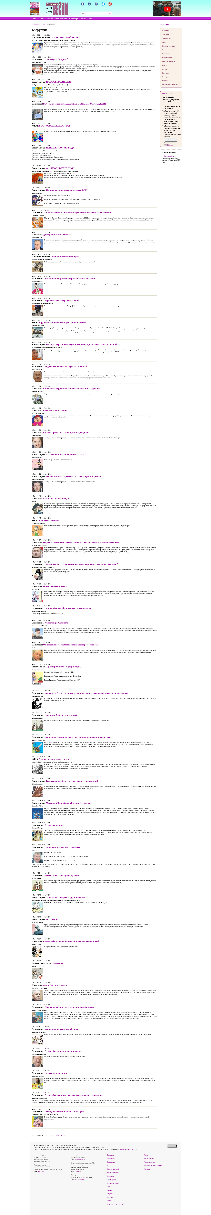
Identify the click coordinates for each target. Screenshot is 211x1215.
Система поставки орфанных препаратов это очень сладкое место (78, 212)
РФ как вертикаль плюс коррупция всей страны (69, 1007)
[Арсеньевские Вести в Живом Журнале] (89, 4)
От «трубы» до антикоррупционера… (63, 1051)
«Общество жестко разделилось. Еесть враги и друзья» (73, 476)
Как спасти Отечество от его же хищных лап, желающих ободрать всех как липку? (86, 693)
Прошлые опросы (168, 145)
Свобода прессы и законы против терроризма (66, 432)
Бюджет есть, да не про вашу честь (62, 875)
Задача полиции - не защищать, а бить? (66, 454)
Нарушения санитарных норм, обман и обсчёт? (62, 322)
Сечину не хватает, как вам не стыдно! (64, 1111)
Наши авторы (73, 19)
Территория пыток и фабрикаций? (63, 666)
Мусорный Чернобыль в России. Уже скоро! (68, 802)
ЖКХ (164, 42)
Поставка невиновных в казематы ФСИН (67, 190)
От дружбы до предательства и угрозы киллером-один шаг (74, 1095)
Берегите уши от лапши (55, 410)
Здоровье (165, 73)
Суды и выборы (169, 156)
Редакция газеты (149, 1162)
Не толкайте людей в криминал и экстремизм (68, 608)
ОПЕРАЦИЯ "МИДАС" (56, 59)
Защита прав (166, 38)
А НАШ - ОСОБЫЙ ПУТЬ (65, 37)
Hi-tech (165, 81)
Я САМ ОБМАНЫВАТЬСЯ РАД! (54, 125)
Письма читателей (168, 46)
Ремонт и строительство (170, 84)
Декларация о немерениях (56, 234)
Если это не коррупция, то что (53, 758)
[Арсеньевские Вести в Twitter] (103, 4)
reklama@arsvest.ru (80, 1179)
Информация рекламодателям (153, 1166)
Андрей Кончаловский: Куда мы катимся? (66, 366)
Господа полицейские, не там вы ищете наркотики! (72, 780)
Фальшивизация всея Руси (65, 256)
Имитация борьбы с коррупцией (61, 715)
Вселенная (166, 54)
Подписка (147, 1169)
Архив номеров (149, 1158)
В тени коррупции (54, 824)
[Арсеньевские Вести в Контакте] (96, 4)
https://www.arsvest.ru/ (128, 1149)
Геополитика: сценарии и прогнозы (62, 846)
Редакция (63, 19)
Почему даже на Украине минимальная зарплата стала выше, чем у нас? (81, 564)
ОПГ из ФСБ (52, 919)
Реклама (50, 19)
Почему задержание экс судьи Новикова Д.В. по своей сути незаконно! (81, 344)
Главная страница (36, 24)
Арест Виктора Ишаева (55, 985)
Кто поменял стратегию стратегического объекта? (70, 278)
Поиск (146, 1155)
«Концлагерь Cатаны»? (56, 622)
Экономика (166, 34)
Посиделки (166, 77)
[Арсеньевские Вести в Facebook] (82, 4)
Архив (89, 19)
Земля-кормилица (168, 50)
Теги (44, 24)
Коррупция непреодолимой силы (61, 1029)
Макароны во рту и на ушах (57, 498)
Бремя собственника (48, 520)
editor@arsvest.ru (80, 1159)
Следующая (58, 1135)
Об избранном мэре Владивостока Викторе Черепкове (70, 644)
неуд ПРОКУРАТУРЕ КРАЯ (60, 168)
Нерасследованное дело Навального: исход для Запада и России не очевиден (81, 542)
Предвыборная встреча (55, 586)
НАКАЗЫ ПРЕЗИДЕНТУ (59, 81)
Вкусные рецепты (168, 61)
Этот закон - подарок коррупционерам (65, 897)
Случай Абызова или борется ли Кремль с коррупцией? (71, 941)
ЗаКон (57, 19)
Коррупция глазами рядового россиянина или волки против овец (78, 736)
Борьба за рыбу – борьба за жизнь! (62, 300)
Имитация (57, 963)
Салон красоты (167, 57)
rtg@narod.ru (78, 1171)
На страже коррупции (56, 1073)
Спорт (164, 65)
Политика (165, 31)
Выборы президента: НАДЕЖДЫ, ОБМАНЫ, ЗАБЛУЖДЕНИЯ (75, 103)
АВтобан (165, 69)
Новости (83, 19)
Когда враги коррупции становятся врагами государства (71, 388)
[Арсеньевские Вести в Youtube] (110, 4)
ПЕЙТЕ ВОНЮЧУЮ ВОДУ (60, 147)
